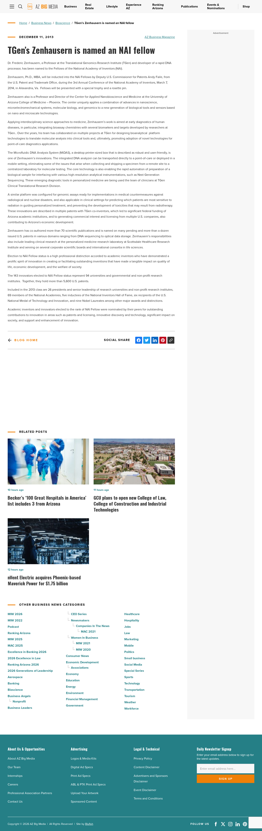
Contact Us (15, 801)
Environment (74, 693)
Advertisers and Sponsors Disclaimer (151, 779)
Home (23, 23)
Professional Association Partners (30, 793)
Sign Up (225, 778)
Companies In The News (93, 626)
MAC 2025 (15, 645)
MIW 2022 (15, 620)
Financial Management (82, 699)
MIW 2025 (15, 639)
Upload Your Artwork (84, 793)
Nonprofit (19, 701)
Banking (13, 683)
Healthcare (132, 614)
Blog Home (26, 340)
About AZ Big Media (21, 758)
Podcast (13, 626)
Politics (129, 652)
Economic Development (82, 662)
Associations (80, 667)
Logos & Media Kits (83, 758)
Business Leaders (20, 708)
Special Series (134, 670)
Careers (13, 784)
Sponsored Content (84, 801)
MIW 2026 (15, 614)
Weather (130, 702)
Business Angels (19, 696)
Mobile (129, 645)
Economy (72, 674)
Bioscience (62, 23)
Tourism (129, 696)
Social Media (133, 664)
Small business (134, 658)
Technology (132, 683)
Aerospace (15, 677)
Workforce (131, 708)
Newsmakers (80, 620)
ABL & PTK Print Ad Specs (88, 784)
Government (74, 705)
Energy (71, 686)
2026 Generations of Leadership (30, 670)
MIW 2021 (83, 643)
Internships (15, 776)
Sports (128, 677)
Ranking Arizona (19, 633)
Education (73, 680)
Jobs (127, 626)
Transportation (134, 690)
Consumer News (77, 656)
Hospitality (131, 620)
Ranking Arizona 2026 (23, 664)
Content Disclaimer (146, 767)
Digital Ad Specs (82, 767)
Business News (41, 23)
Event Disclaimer (145, 790)
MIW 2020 (83, 649)
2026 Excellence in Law (24, 658)
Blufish (89, 824)
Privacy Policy (143, 758)
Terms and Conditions (148, 798)
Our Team (14, 767)
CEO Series (79, 614)
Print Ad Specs (80, 776)
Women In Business (84, 637)
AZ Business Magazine (160, 37)
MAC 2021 (88, 631)
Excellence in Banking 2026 (27, 652)
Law (127, 633)
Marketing (131, 639)
